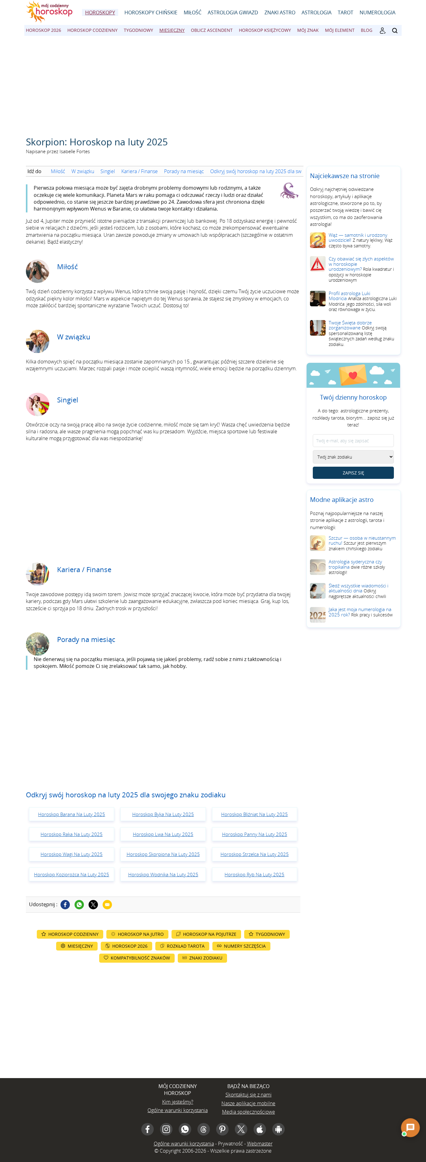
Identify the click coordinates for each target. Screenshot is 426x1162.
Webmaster (260, 1143)
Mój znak (308, 30)
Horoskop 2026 (43, 30)
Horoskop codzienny (92, 30)
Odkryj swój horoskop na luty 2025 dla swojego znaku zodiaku (278, 171)
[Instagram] (166, 1129)
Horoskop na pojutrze (209, 934)
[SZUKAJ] (395, 30)
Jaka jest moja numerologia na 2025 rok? (361, 612)
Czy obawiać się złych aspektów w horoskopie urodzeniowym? (361, 269)
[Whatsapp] (79, 904)
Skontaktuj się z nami (248, 1094)
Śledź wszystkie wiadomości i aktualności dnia (358, 590)
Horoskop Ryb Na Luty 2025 (254, 874)
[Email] (107, 904)
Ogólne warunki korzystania (178, 1110)
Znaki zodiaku (205, 958)
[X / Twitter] (241, 1129)
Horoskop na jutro (141, 934)
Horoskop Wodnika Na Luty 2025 (163, 874)
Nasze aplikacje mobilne (248, 1103)
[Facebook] (65, 904)
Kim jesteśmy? (177, 1101)
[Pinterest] (222, 1129)
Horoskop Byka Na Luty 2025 (163, 814)
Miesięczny (172, 30)
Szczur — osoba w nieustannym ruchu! (362, 543)
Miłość (192, 12)
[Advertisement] (213, 82)
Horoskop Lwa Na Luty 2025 (163, 834)
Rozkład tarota (186, 946)
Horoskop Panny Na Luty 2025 (254, 834)
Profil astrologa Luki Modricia (363, 301)
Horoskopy (100, 12)
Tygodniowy (138, 30)
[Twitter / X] (93, 904)
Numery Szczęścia (245, 946)
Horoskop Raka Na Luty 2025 (72, 834)
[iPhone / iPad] (260, 1129)
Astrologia (317, 12)
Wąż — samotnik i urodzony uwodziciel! (360, 240)
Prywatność (230, 1143)
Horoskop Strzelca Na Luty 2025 (254, 854)
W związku (82, 171)
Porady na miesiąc (184, 171)
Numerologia (377, 12)
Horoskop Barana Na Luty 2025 (71, 814)
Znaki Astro (279, 12)
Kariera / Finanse (139, 171)
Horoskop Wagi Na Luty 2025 (72, 854)
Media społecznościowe (248, 1111)
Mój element (340, 30)
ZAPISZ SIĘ (353, 473)
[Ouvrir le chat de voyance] (410, 1127)
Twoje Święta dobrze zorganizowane (361, 333)
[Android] (278, 1129)
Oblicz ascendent (212, 30)
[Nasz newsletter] (382, 30)
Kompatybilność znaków (140, 958)
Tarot (345, 12)
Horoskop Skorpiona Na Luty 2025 (163, 854)
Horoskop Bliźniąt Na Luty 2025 (254, 814)
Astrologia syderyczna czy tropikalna (357, 567)
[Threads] (203, 1129)
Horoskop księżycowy (265, 30)
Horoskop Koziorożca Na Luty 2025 (71, 874)
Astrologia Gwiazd (233, 12)
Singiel (107, 171)
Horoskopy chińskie (150, 12)
